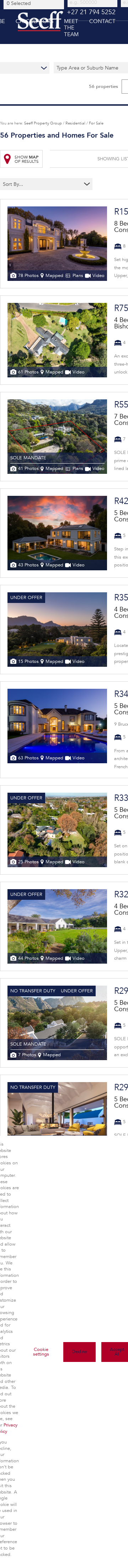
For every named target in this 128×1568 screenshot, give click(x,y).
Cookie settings (41, 1352)
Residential (75, 123)
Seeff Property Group (43, 123)
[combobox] (35, 3)
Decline (79, 1351)
